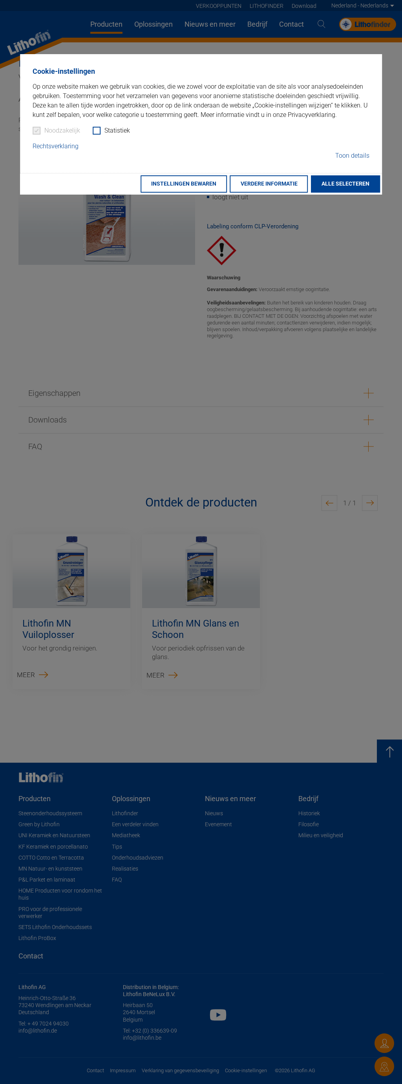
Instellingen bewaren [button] (183, 183)
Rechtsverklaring (56, 146)
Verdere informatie (269, 183)
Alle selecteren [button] (345, 183)
